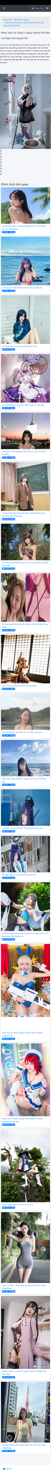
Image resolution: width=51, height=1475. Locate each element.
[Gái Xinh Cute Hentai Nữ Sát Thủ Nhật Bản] (25, 659)
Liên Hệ (8, 1469)
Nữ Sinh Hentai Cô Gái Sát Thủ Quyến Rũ (19, 875)
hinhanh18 (4, 45)
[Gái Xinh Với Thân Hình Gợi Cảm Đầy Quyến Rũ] (25, 261)
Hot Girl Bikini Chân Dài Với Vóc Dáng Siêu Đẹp (22, 732)
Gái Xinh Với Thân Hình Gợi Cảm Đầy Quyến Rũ (22, 288)
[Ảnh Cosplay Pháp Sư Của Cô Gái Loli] (25, 1165)
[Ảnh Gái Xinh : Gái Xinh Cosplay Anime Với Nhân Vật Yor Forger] (25, 1332)
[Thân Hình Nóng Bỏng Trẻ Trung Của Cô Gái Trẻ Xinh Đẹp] (25, 758)
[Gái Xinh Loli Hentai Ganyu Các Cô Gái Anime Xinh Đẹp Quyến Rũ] (25, 542)
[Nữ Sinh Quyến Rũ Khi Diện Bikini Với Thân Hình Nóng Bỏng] (25, 597)
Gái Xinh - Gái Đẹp (8, 232)
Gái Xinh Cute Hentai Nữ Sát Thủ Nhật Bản (19, 686)
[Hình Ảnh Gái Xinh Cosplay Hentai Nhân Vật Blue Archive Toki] (25, 987)
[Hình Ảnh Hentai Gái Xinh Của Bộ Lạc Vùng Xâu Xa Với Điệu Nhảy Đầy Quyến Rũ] (25, 906)
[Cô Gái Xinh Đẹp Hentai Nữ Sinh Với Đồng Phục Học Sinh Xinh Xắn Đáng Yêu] (25, 486)
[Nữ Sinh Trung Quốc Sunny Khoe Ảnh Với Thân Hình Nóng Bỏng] (25, 1412)
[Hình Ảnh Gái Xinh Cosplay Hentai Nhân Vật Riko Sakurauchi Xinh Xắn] (25, 1079)
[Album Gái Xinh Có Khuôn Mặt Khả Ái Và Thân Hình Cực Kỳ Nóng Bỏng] (25, 205)
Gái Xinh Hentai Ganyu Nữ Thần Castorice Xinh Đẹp (23, 405)
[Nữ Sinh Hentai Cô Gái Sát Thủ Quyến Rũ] (25, 854)
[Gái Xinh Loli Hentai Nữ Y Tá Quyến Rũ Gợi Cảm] (25, 807)
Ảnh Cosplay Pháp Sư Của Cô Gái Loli (17, 1205)
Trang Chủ (38, 8)
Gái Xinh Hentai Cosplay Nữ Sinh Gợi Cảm (19, 346)
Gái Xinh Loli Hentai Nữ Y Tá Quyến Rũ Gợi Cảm (22, 828)
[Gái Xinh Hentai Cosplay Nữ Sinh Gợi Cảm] (25, 319)
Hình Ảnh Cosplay (21, 20)
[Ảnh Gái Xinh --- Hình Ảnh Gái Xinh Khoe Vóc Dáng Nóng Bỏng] (25, 1247)
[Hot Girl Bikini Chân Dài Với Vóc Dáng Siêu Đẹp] (25, 711)
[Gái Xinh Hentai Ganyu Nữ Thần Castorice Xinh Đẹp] (25, 378)
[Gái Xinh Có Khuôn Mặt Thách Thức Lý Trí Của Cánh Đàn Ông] (25, 431)
